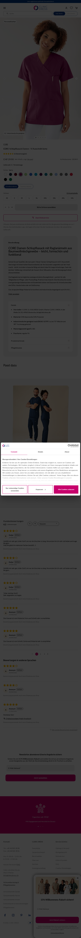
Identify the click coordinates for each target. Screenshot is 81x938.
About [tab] (67, 452)
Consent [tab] (14, 452)
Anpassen (39, 489)
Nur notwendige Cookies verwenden (15, 489)
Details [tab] (40, 452)
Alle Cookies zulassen (66, 489)
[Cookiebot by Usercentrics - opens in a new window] (69, 445)
